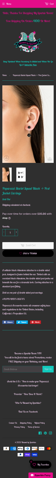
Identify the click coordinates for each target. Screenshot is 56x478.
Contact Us (13, 423)
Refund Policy (39, 423)
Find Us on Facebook (28, 411)
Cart (51, 3)
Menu (8, 3)
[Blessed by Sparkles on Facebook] (40, 433)
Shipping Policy (26, 423)
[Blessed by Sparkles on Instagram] (50, 433)
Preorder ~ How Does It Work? (28, 394)
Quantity (5, 226)
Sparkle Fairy (42, 475)
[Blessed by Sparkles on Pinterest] (45, 433)
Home (4, 75)
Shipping (6, 204)
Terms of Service (34, 427)
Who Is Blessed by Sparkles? (28, 402)
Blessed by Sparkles (28, 442)
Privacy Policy (19, 427)
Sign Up (48, 369)
